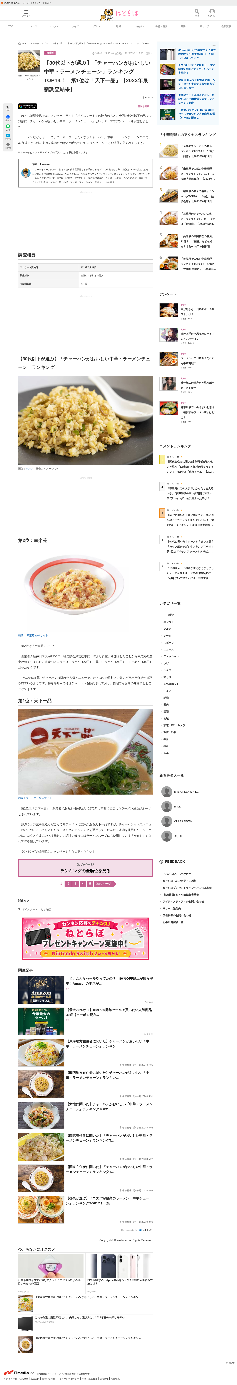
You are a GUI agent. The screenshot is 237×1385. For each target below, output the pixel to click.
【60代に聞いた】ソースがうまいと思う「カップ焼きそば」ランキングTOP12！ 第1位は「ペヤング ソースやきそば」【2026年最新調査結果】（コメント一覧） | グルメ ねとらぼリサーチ (192, 551)
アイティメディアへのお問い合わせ (181, 901)
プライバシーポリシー (68, 1378)
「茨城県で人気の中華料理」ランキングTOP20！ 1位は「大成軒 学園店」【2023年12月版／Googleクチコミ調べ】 (197, 268)
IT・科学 (168, 614)
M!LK (177, 806)
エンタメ (54, 26)
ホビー (167, 663)
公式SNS (24, 1378)
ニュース (32, 26)
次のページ (103, 883)
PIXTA (29, 468)
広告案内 (35, 1378)
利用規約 (230, 1363)
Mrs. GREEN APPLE (186, 791)
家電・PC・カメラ (174, 725)
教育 (166, 739)
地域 (118, 26)
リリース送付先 (170, 908)
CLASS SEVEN (183, 821)
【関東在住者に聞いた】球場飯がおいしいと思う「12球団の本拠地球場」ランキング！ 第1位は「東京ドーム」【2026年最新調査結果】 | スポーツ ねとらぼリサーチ (190, 471)
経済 (166, 745)
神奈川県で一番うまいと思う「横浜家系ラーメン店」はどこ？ (197, 412)
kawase (149, 97)
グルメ (97, 26)
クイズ (75, 26)
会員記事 (226, 26)
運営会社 (93, 1378)
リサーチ (204, 26)
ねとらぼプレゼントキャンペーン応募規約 (185, 887)
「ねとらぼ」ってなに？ (175, 873)
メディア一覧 (11, 1378)
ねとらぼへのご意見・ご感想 (177, 880)
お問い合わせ (49, 1378)
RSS (84, 1378)
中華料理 (50, 52)
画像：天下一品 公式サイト (35, 797)
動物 (183, 26)
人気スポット (171, 683)
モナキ (178, 836)
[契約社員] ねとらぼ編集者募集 (179, 894)
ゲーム (167, 635)
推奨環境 (115, 1378)
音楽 (166, 753)
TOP (10, 26)
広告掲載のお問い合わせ (175, 915)
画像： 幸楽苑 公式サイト (33, 635)
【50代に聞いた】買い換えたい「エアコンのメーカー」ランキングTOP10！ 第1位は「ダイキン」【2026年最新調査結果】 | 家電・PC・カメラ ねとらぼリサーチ (190, 525)
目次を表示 (143, 106)
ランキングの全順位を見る (85, 870)
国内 (166, 704)
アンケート (168, 294)
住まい (140, 26)
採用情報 (104, 1378)
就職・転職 (169, 732)
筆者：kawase (41, 164)
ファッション (171, 656)
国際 (166, 711)
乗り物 (167, 677)
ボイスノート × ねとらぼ (36, 909)
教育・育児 (162, 26)
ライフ (167, 670)
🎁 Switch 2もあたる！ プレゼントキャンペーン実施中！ (27, 3)
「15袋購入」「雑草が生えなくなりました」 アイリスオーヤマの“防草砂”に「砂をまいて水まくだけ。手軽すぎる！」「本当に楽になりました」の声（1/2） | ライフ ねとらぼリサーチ (190, 578)
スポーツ (168, 642)
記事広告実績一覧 (171, 922)
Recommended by (129, 1230)
